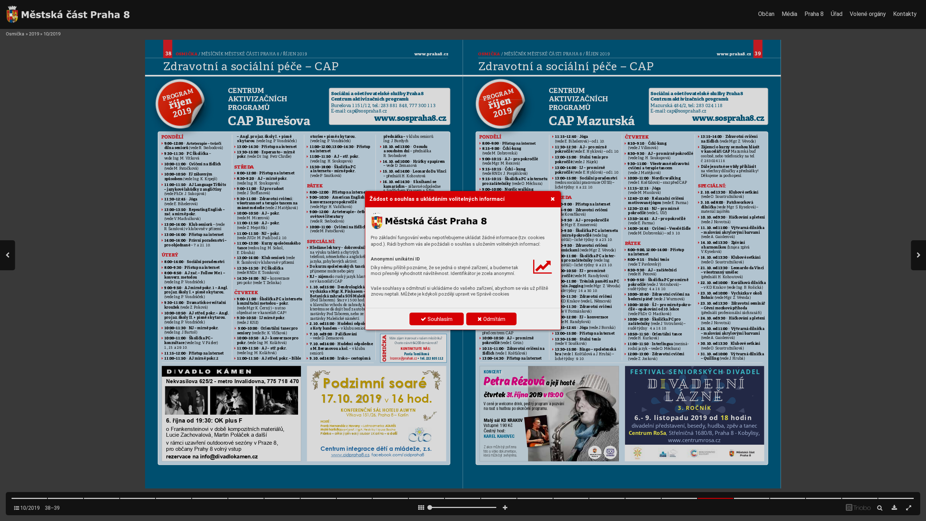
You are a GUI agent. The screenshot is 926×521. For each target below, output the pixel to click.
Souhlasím (439, 319)
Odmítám (493, 319)
